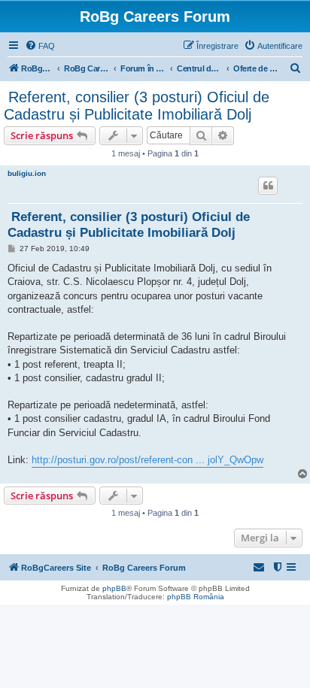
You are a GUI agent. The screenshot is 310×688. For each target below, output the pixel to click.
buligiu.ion (27, 173)
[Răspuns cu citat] (268, 186)
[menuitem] (40, 46)
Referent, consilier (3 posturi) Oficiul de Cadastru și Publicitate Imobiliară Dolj (136, 106)
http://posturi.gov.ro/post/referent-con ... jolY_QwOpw (147, 459)
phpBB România (195, 597)
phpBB (114, 588)
